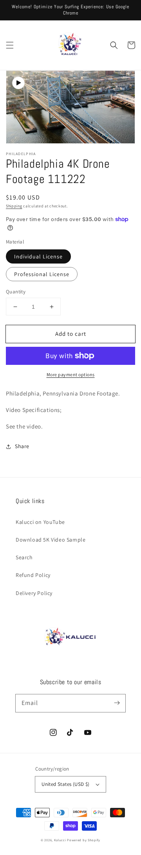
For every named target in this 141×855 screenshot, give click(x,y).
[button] (9, 45)
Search (24, 557)
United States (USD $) (65, 784)
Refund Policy (33, 575)
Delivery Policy (34, 593)
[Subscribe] (116, 703)
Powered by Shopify (83, 840)
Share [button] (22, 446)
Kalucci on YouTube (40, 521)
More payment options (71, 374)
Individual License (38, 256)
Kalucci (60, 840)
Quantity (15, 291)
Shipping (14, 206)
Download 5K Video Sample (50, 539)
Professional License (41, 274)
